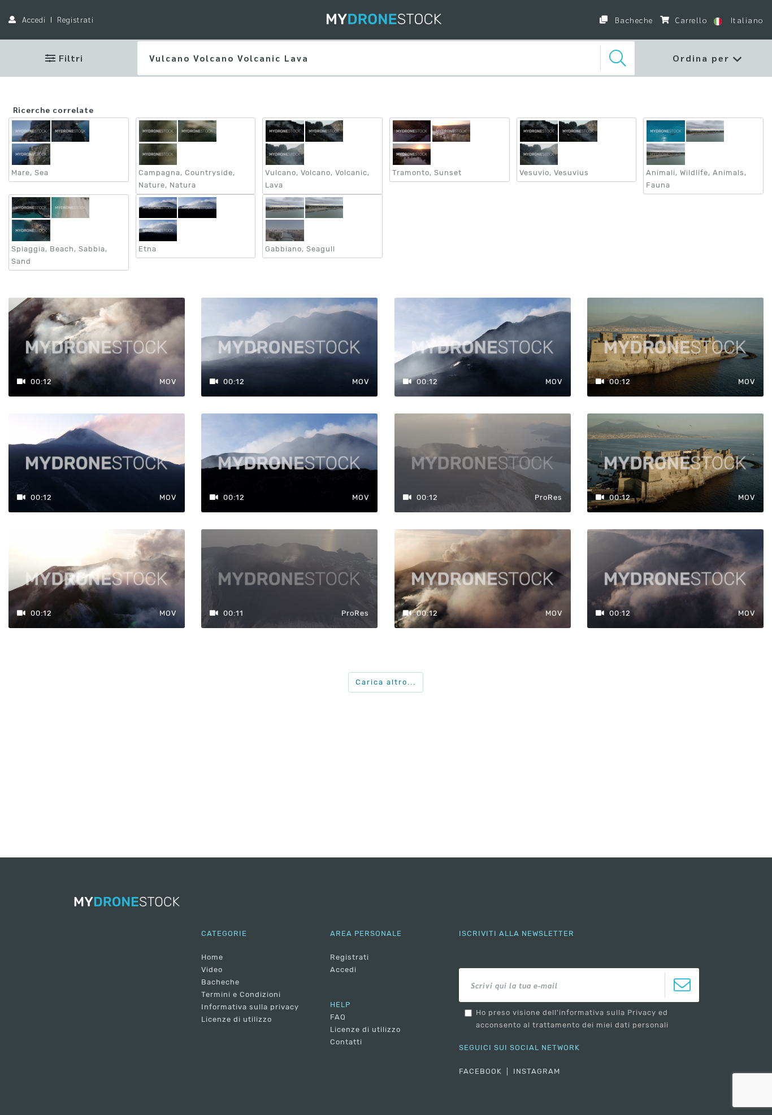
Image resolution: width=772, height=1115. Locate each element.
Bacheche (632, 20)
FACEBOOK (480, 1071)
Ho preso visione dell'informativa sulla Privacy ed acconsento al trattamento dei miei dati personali (572, 1018)
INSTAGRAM (536, 1071)
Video (212, 969)
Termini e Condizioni (241, 994)
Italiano (745, 20)
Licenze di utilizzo (236, 1019)
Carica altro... (385, 682)
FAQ (338, 1017)
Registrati (75, 19)
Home (212, 957)
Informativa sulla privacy (250, 1007)
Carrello (690, 20)
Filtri (69, 58)
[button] (708, 58)
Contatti (346, 1042)
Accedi (34, 19)
